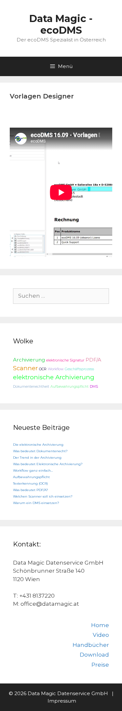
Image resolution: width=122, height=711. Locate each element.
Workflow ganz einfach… (33, 470)
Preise (100, 664)
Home (100, 625)
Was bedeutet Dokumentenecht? (40, 451)
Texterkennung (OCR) (30, 483)
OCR (43, 369)
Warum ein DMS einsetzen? (36, 503)
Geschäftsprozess (79, 369)
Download (94, 654)
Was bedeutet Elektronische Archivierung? (48, 464)
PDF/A (93, 360)
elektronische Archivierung (53, 377)
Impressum (61, 701)
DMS (94, 386)
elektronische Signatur (65, 360)
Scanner (25, 368)
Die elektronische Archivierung (38, 444)
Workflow (55, 369)
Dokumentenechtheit (31, 386)
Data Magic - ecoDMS (61, 24)
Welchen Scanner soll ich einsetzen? (43, 496)
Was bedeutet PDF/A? (30, 490)
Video (101, 635)
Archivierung (29, 360)
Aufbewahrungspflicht (69, 386)
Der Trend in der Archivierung (37, 457)
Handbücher (91, 645)
